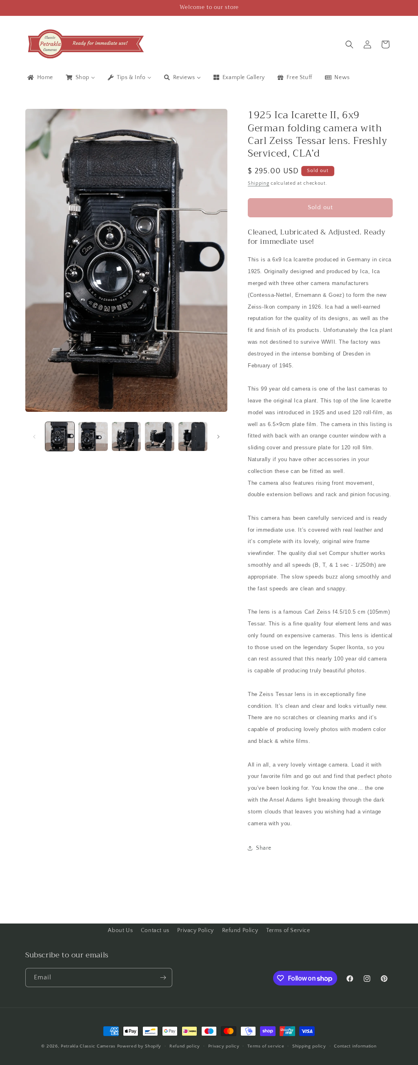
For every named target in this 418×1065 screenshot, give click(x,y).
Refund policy (184, 1046)
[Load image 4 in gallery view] (159, 436)
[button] (349, 44)
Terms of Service (288, 930)
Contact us (155, 930)
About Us (120, 930)
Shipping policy (309, 1046)
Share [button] (263, 848)
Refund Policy (240, 930)
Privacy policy (224, 1046)
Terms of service (265, 1046)
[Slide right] (218, 437)
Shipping (258, 183)
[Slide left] (34, 437)
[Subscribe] (163, 977)
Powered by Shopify (139, 1046)
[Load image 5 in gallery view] (192, 436)
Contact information (355, 1046)
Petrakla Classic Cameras (88, 1046)
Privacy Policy (195, 930)
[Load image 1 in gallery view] (59, 436)
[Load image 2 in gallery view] (92, 436)
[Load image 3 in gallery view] (126, 436)
